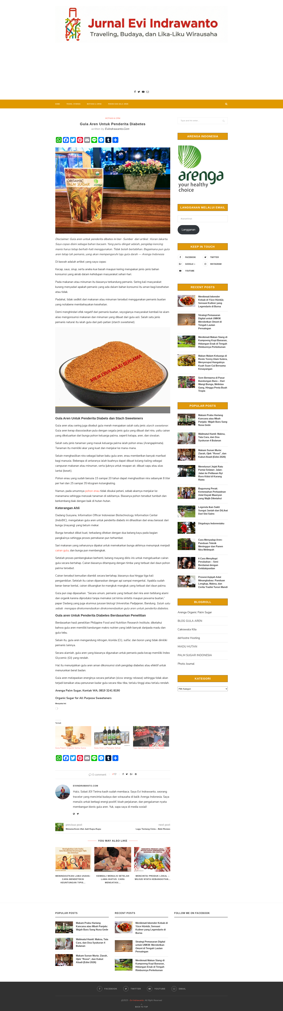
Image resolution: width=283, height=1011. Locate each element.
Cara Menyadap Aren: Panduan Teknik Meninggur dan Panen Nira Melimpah (210, 545)
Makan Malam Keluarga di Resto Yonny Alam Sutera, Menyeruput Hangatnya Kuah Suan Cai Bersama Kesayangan (212, 362)
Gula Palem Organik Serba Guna (70, 748)
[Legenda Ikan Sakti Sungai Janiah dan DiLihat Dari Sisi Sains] (186, 511)
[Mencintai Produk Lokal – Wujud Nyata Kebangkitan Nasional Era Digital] (152, 859)
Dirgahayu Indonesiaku (211, 523)
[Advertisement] (141, 66)
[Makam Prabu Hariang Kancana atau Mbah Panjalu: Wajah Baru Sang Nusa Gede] (186, 419)
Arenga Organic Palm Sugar (195, 612)
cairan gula (62, 550)
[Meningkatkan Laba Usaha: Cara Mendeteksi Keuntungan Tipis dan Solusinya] (73, 859)
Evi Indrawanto (137, 1000)
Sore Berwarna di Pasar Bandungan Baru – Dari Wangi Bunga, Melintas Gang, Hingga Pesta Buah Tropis (212, 384)
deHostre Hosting (189, 638)
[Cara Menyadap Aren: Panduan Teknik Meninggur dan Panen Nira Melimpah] (186, 544)
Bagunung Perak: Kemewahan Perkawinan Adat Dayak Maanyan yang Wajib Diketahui (212, 493)
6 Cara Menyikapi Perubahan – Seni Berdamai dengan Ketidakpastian (208, 563)
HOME (57, 104)
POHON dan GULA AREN (118, 104)
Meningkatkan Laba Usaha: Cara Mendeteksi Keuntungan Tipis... (73, 879)
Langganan (188, 230)
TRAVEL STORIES (73, 104)
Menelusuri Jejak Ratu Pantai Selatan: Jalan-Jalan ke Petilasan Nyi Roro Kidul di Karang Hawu (210, 473)
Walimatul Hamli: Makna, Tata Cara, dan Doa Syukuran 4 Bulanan (211, 437)
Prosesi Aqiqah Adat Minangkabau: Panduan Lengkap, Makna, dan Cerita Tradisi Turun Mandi (213, 582)
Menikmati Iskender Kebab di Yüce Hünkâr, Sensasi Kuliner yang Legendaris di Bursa (211, 301)
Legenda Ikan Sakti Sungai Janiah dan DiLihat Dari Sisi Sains (213, 510)
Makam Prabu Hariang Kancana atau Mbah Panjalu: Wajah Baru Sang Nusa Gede (212, 420)
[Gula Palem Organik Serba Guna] (73, 736)
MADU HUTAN (187, 646)
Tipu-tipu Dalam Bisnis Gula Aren (148, 748)
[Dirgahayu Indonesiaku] (186, 528)
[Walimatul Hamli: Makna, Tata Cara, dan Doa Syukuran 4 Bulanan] (186, 438)
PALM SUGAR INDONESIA (195, 655)
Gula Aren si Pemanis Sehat (107, 748)
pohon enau (92, 491)
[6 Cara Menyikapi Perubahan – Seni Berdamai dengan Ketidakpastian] (186, 563)
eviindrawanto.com (117, 129)
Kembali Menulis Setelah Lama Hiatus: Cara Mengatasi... (112, 879)
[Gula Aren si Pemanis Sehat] (112, 736)
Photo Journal (186, 664)
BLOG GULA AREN (190, 621)
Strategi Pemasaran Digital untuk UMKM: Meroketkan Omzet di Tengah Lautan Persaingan (210, 322)
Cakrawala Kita (187, 629)
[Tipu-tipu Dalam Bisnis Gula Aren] (151, 736)
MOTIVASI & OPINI (94, 104)
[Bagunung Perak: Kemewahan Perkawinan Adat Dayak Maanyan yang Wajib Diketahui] (186, 493)
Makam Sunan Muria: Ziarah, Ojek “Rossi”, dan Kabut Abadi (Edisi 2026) (212, 453)
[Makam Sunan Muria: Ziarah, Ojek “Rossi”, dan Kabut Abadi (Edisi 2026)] (186, 454)
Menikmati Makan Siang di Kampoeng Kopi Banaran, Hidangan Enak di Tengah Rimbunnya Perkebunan (212, 342)
